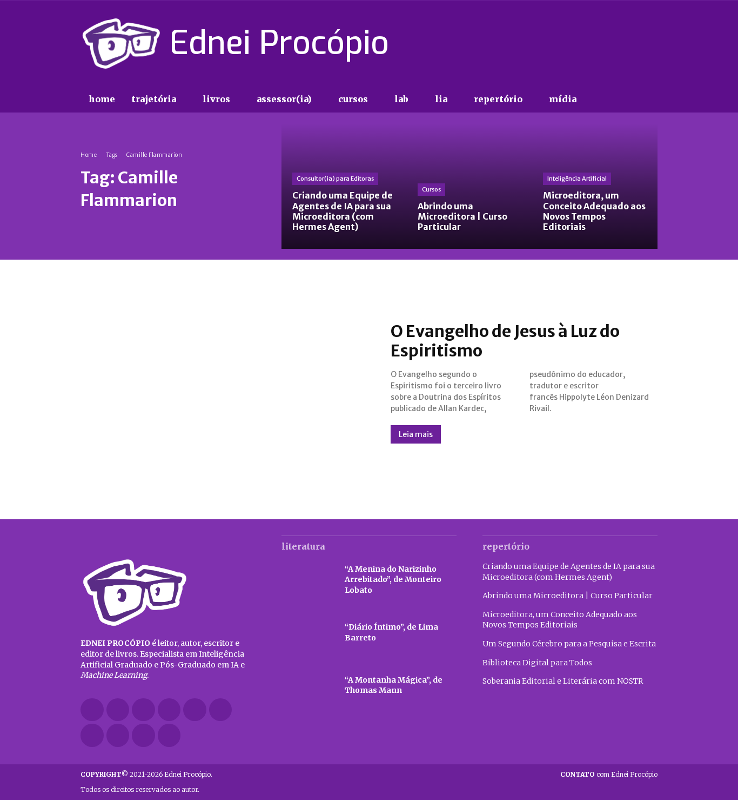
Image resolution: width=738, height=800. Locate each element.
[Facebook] (574, 43)
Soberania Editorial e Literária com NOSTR (562, 681)
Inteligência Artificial (577, 178)
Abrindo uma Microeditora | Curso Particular (567, 595)
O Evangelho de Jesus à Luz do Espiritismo (505, 341)
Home (88, 154)
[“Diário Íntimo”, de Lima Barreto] (307, 633)
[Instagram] (593, 43)
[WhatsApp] (143, 735)
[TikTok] (613, 43)
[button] (607, 99)
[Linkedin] (169, 710)
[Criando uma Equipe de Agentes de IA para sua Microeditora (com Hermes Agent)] (344, 186)
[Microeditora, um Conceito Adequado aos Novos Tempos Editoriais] (595, 186)
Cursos (431, 189)
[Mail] (194, 710)
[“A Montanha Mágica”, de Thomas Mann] (307, 686)
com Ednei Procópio (609, 774)
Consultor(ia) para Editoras (335, 178)
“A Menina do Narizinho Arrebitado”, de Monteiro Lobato (393, 579)
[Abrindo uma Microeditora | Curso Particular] (469, 186)
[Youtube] (651, 43)
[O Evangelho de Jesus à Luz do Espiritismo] (224, 382)
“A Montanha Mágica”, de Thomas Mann (393, 685)
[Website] (118, 735)
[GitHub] (118, 710)
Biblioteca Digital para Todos (537, 662)
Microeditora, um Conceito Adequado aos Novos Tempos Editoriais (559, 620)
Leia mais (416, 434)
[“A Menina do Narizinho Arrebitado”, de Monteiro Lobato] (307, 580)
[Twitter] (632, 43)
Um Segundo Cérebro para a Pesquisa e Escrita (569, 644)
